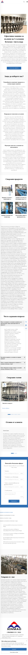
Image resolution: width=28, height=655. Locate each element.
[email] (26, 328)
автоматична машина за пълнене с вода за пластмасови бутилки (13, 542)
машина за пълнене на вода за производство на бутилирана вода (12, 530)
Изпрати (14, 501)
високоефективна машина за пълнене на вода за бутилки (13, 538)
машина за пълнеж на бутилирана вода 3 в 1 (21, 198)
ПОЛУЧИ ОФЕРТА (14, 68)
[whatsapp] (26, 325)
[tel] (26, 322)
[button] (9, 414)
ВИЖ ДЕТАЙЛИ (7, 190)
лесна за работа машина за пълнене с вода (13, 525)
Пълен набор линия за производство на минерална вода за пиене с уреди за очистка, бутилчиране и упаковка (21, 216)
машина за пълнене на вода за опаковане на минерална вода (13, 534)
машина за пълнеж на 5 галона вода (7, 216)
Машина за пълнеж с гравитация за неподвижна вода (7, 198)
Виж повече (5, 408)
